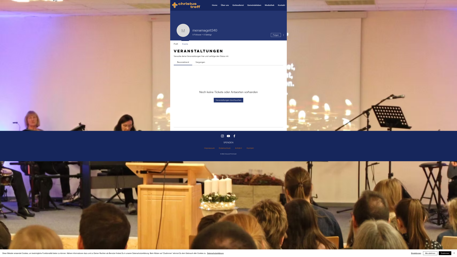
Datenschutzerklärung (215, 253)
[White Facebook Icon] (234, 136)
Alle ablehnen (430, 253)
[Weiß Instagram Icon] (222, 136)
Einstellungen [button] (416, 253)
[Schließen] (454, 253)
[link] (183, 62)
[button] (225, 5)
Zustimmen (445, 253)
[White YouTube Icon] (228, 136)
